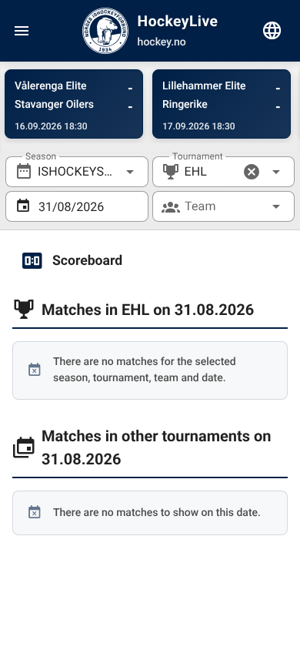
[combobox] (76, 171)
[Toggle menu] (21, 30)
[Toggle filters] (272, 30)
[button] (251, 171)
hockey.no (162, 42)
